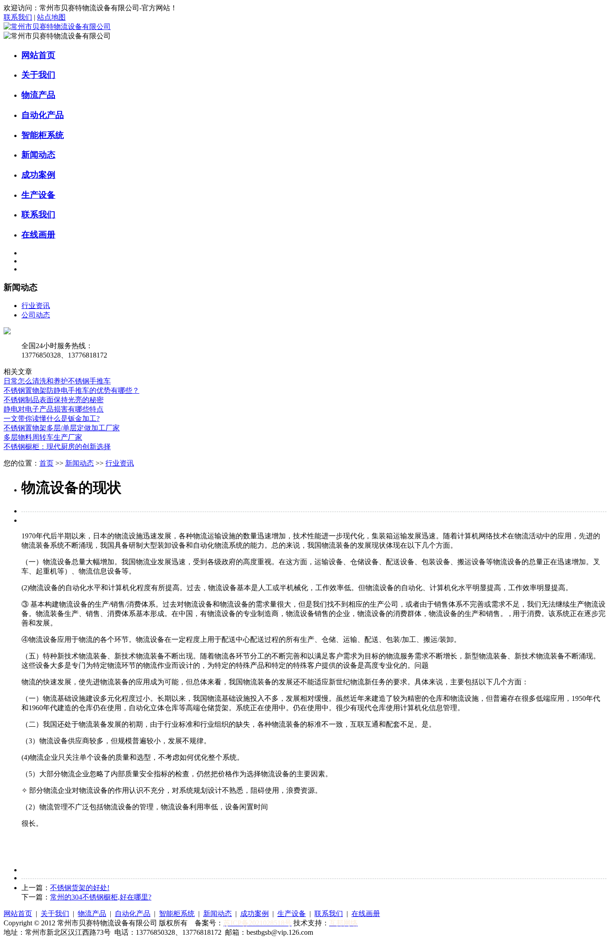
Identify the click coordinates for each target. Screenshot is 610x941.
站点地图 (51, 17)
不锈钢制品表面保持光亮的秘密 (54, 400)
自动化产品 (42, 115)
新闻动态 (38, 154)
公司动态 (35, 315)
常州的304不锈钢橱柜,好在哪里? (100, 897)
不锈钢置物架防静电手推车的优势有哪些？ (71, 390)
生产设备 (38, 195)
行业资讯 (35, 305)
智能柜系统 (42, 135)
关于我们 (38, 74)
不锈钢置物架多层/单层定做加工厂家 (62, 428)
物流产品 (38, 95)
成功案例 (38, 174)
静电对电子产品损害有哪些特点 (54, 409)
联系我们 (18, 17)
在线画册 (38, 234)
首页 (46, 463)
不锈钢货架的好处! (79, 887)
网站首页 (38, 55)
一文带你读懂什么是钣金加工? (52, 418)
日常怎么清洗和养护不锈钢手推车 (57, 381)
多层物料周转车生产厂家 (43, 437)
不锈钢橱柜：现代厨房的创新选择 (57, 446)
